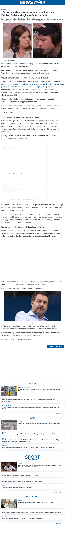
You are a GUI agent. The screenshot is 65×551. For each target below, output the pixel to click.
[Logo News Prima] (32, 2)
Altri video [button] (59, 523)
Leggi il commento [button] (55, 346)
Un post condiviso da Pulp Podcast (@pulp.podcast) (24, 199)
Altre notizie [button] (58, 413)
